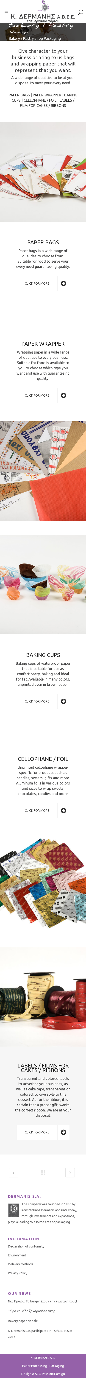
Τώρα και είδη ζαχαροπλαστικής (31, 1311)
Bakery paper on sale (23, 1321)
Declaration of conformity (26, 1246)
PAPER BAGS (19, 95)
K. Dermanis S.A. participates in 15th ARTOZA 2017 (40, 1334)
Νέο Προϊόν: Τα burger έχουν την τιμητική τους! (42, 1301)
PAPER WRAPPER (47, 95)
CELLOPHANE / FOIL (40, 100)
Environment (17, 1255)
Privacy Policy (17, 1273)
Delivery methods (20, 1264)
